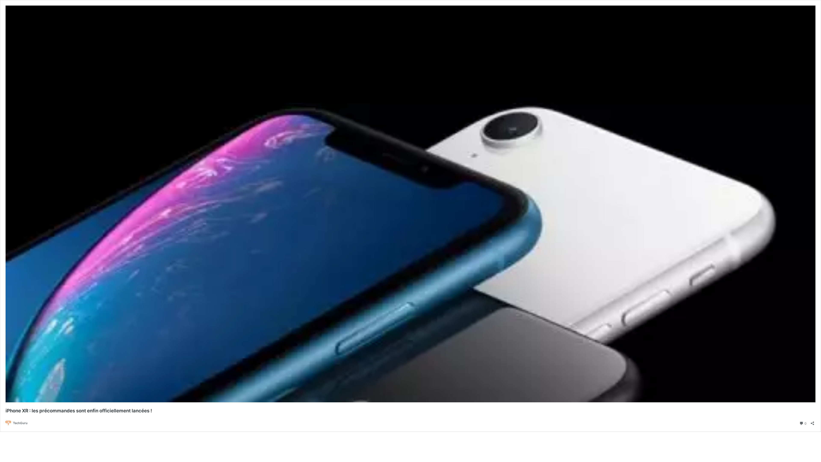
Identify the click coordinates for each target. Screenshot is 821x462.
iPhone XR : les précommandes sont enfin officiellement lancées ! (79, 410)
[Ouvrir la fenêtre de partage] (812, 422)
